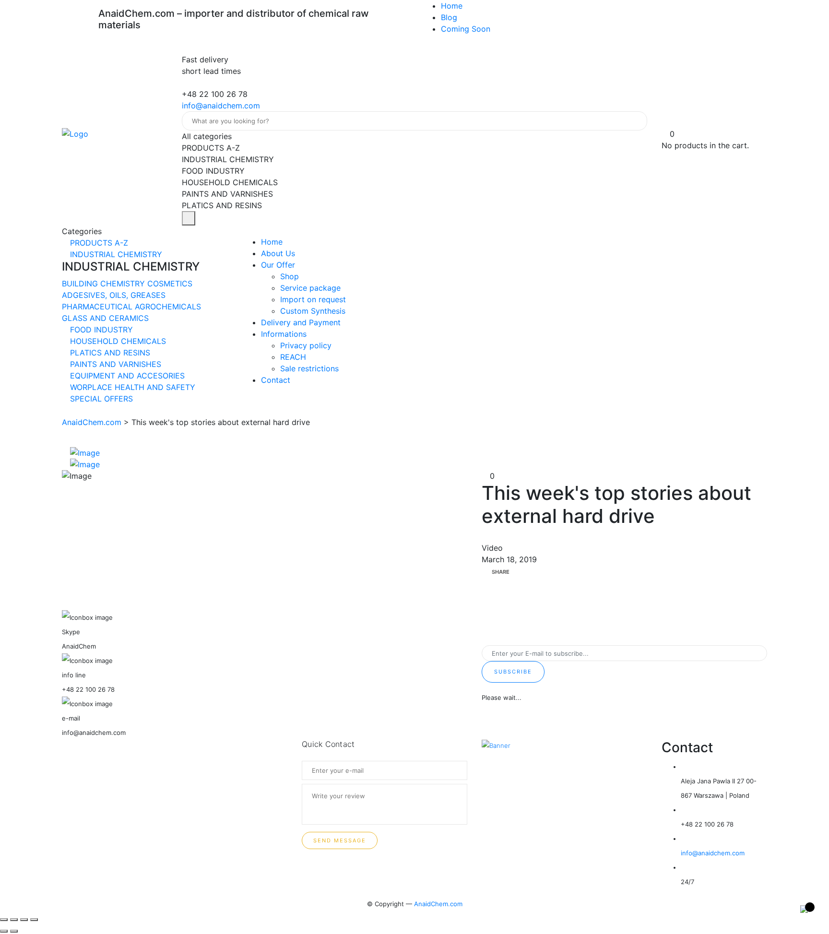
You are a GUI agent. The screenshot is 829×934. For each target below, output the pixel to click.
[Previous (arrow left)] (4, 931)
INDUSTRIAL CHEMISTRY (115, 254)
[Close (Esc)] (4, 919)
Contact (275, 380)
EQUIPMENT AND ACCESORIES (126, 375)
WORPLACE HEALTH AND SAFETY (131, 387)
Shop (289, 276)
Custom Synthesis (312, 311)
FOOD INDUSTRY (100, 329)
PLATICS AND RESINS (109, 352)
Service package (310, 288)
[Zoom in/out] (34, 919)
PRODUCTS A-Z (98, 243)
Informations (284, 334)
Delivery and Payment (301, 322)
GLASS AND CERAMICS (105, 318)
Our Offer (278, 265)
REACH (293, 357)
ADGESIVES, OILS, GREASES (114, 295)
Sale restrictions (309, 368)
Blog (449, 17)
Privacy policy (306, 345)
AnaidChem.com (438, 904)
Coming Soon (465, 29)
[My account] (666, 122)
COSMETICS (169, 283)
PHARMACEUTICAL (98, 306)
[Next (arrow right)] (14, 931)
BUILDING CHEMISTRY (104, 283)
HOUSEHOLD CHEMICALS (117, 341)
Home (451, 6)
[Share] (14, 919)
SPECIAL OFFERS (100, 398)
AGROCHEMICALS (168, 306)
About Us (278, 253)
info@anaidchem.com (221, 105)
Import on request (313, 299)
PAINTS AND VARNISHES (114, 364)
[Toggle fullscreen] (24, 919)
